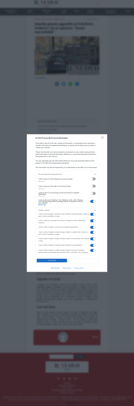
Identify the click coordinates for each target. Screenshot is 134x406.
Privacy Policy (78, 268)
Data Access (67, 268)
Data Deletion (55, 268)
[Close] (103, 138)
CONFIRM (52, 260)
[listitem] (67, 174)
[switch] (93, 178)
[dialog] (67, 203)
